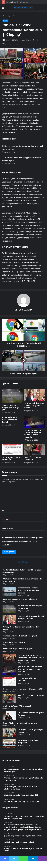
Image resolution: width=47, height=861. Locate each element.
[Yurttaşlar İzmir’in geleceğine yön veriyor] (9, 732)
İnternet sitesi (7, 529)
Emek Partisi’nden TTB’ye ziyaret (17, 706)
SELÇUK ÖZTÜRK (23, 309)
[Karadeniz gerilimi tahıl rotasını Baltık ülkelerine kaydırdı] (9, 591)
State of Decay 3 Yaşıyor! (14, 642)
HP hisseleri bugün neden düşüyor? (18, 649)
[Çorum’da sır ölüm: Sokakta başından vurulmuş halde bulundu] (34, 422)
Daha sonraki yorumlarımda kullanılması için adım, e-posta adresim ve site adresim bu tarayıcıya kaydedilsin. (22, 541)
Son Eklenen (23, 562)
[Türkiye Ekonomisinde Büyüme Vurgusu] (9, 715)
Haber (15, 16)
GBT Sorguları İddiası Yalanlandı (11, 458)
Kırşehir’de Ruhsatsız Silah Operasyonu (20, 723)
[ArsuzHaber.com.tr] (23, 7)
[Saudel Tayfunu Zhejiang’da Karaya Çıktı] (12, 396)
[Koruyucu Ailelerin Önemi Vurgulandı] (9, 743)
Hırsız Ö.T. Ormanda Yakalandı (33, 458)
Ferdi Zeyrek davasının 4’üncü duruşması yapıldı (34, 405)
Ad (3, 511)
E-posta (5, 520)
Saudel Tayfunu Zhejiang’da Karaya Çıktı (10, 407)
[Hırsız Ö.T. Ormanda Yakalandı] (34, 449)
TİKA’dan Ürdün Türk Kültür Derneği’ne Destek (11, 419)
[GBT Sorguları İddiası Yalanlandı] (12, 449)
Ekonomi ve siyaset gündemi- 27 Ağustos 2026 (23, 689)
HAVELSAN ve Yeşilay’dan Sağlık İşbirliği (20, 599)
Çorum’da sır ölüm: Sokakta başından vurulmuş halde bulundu (32, 433)
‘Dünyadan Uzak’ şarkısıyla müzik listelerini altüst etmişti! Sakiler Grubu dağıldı (31, 657)
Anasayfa (7, 16)
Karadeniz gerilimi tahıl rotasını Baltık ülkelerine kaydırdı (28, 590)
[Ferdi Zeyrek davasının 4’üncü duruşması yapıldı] (34, 395)
